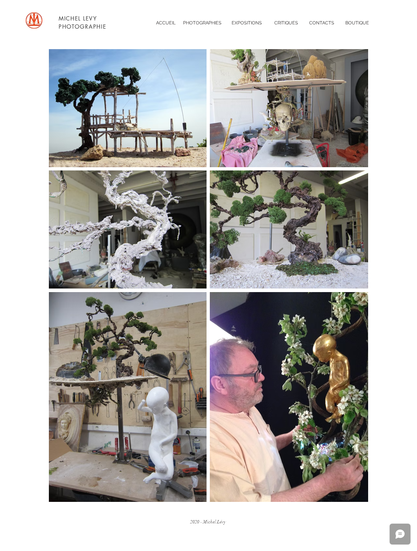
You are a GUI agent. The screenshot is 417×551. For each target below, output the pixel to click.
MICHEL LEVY (78, 18)
